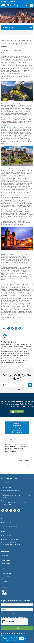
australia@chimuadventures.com (12, 491)
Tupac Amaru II (14, 213)
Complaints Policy (7, 635)
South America (11, 317)
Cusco (3, 127)
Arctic (3, 558)
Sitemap (4, 581)
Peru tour (25, 306)
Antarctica (5, 555)
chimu (13, 342)
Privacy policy (12, 640)
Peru (2, 52)
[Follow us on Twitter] (2, 510)
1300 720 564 (7, 487)
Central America (6, 563)
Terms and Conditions (18, 633)
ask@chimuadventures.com (10, 526)
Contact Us (5, 584)
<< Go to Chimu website (8, 1)
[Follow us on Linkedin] (10, 510)
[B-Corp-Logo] (4, 591)
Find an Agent (6, 576)
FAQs (3, 566)
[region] (17, 450)
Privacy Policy (5, 633)
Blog (3, 568)
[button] (2, 450)
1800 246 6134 (7, 522)
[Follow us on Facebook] (6, 510)
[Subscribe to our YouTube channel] (18, 510)
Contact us (18, 411)
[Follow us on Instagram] (14, 510)
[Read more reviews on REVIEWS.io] (17, 432)
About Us (4, 579)
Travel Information (7, 571)
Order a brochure (6, 573)
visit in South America (14, 59)
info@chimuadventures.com (10, 539)
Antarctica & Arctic (8, 617)
